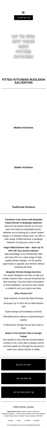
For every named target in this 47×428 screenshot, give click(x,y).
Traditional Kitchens (23, 207)
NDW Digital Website (33, 425)
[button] (23, 12)
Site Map (27, 420)
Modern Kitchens (23, 127)
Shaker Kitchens (23, 167)
